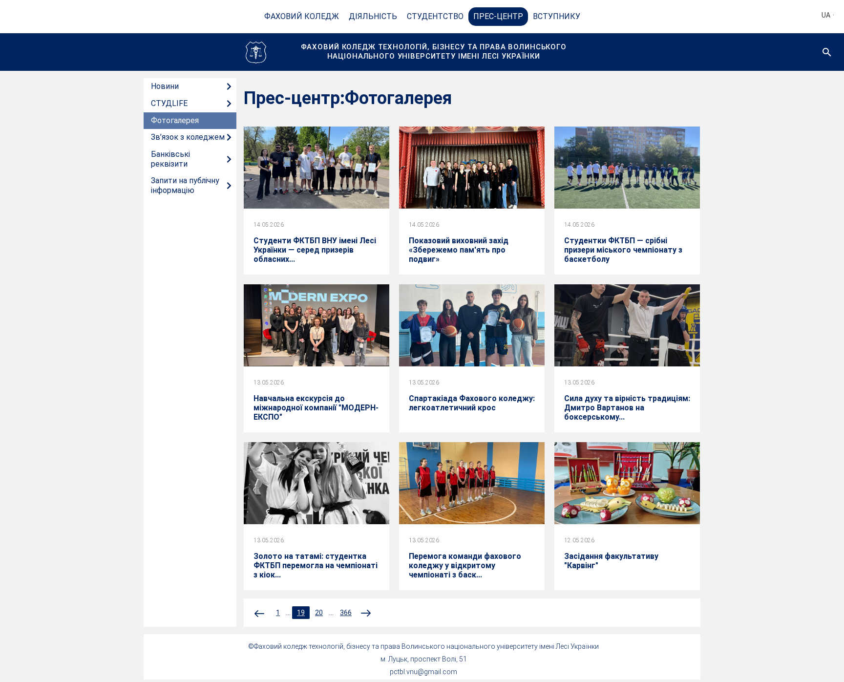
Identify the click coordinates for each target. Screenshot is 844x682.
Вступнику (556, 16)
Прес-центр (498, 16)
